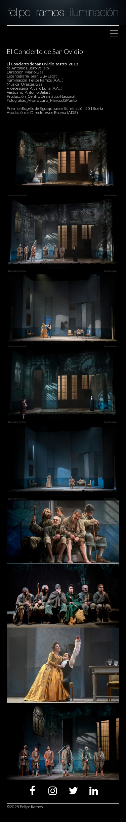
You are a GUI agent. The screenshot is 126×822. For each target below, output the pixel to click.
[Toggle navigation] (114, 33)
